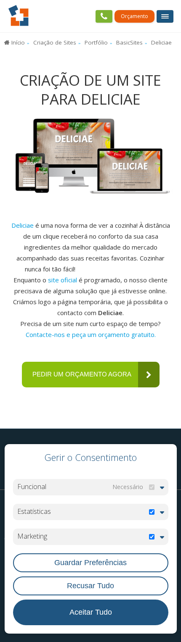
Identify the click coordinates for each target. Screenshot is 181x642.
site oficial (62, 280)
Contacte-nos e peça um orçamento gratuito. (91, 334)
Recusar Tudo (90, 585)
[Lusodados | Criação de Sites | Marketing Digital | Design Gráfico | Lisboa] (18, 16)
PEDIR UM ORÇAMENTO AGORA (82, 374)
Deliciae (22, 225)
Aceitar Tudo (90, 612)
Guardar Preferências (90, 562)
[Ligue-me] (104, 16)
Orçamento (134, 16)
